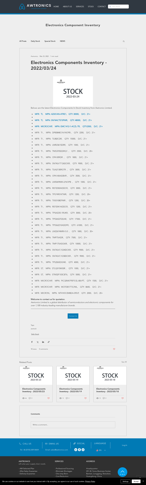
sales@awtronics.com (59, 450)
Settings (125, 481)
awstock (33, 329)
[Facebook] (79, 449)
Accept (136, 481)
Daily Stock (35, 41)
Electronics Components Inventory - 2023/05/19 (71, 390)
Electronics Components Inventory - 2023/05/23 (34, 390)
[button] (124, 41)
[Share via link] (49, 342)
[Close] (143, 481)
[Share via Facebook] (32, 342)
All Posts (22, 41)
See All (124, 362)
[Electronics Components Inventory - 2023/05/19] (73, 375)
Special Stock (49, 41)
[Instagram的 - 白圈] (83, 449)
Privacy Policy (90, 481)
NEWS (62, 41)
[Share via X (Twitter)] (37, 342)
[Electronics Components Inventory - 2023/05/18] (110, 375)
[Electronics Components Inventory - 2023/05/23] (36, 375)
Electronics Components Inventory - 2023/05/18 (108, 390)
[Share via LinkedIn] (43, 342)
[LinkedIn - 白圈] (75, 449)
